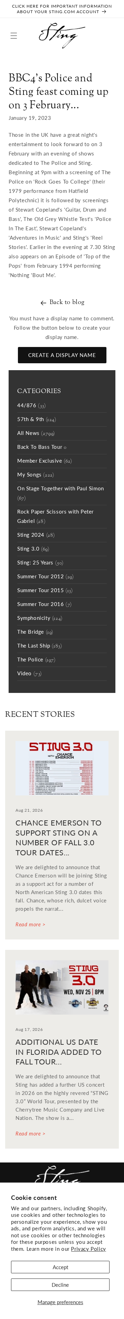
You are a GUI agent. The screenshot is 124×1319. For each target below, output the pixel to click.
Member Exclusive (44, 461)
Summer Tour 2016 (44, 604)
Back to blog (67, 302)
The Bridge (35, 632)
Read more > (31, 924)
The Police (36, 660)
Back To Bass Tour (41, 447)
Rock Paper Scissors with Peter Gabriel (55, 516)
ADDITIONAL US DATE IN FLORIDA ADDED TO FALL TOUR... (59, 1051)
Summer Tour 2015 (45, 591)
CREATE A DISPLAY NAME (62, 355)
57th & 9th (36, 420)
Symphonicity (40, 618)
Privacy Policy (88, 1249)
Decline (60, 1285)
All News (36, 433)
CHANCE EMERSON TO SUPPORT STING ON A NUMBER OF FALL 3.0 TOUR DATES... (59, 837)
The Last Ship (39, 646)
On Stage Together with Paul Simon (60, 493)
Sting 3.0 (33, 549)
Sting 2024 (36, 535)
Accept (60, 1267)
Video (29, 674)
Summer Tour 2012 (45, 577)
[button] (13, 35)
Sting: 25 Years (40, 563)
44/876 (31, 406)
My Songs (35, 475)
